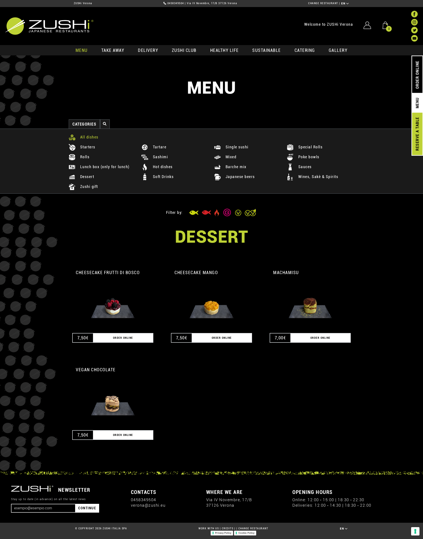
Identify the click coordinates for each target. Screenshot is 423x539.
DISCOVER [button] (113, 302)
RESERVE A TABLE (417, 134)
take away (112, 50)
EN (343, 3)
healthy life (224, 50)
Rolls (84, 157)
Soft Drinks (163, 176)
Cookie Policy (246, 532)
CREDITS (228, 528)
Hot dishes (162, 166)
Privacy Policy (223, 532)
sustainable (266, 50)
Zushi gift (88, 186)
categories (84, 124)
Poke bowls (308, 157)
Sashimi (160, 157)
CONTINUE (87, 508)
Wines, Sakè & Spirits (317, 176)
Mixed (230, 157)
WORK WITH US (209, 528)
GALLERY (338, 50)
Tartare (159, 147)
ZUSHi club (184, 50)
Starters (87, 147)
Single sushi (236, 147)
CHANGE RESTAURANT (323, 3)
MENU (82, 50)
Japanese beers (239, 176)
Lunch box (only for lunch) (104, 166)
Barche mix (235, 166)
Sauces (304, 166)
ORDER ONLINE (417, 75)
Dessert (86, 176)
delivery (148, 50)
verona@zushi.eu (148, 505)
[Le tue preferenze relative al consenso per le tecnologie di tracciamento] (415, 531)
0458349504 (175, 3)
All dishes (88, 137)
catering (305, 50)
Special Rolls (310, 147)
